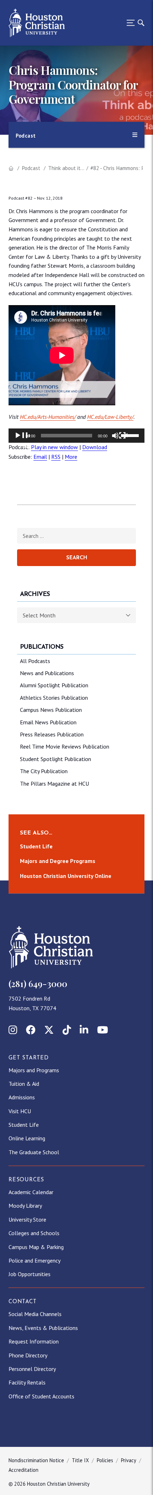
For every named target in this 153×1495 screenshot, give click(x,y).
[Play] (22, 440)
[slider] (131, 434)
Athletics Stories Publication (54, 697)
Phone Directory (28, 1355)
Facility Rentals (27, 1382)
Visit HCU (20, 1111)
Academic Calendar (31, 1192)
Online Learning (27, 1138)
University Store (27, 1219)
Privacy (128, 1460)
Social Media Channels (35, 1313)
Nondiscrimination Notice (36, 1460)
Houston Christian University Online (65, 875)
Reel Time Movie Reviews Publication (64, 746)
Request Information (34, 1341)
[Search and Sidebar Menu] (133, 23)
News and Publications (47, 673)
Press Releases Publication (52, 734)
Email (40, 456)
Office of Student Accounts (41, 1396)
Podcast (31, 168)
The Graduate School (34, 1152)
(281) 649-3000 (38, 983)
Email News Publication (48, 722)
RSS (55, 456)
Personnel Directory (32, 1368)
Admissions (22, 1097)
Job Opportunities (30, 1274)
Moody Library (25, 1205)
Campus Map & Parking (36, 1246)
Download (94, 447)
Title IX (80, 1460)
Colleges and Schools (34, 1233)
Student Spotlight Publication (55, 758)
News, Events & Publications (43, 1327)
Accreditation (23, 1469)
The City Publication (44, 771)
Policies (105, 1460)
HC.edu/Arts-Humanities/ (48, 416)
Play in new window (54, 447)
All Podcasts (35, 660)
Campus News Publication (51, 709)
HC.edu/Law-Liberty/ (110, 416)
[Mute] (119, 440)
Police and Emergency (34, 1260)
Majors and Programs (34, 1070)
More (71, 456)
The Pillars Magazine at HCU (54, 783)
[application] (76, 435)
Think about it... (66, 168)
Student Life (36, 846)
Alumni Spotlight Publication (54, 685)
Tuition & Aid (24, 1083)
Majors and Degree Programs (57, 861)
